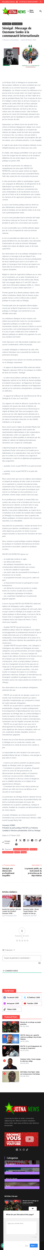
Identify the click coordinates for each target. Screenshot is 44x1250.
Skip (26, 1245)
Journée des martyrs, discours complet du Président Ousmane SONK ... (11, 911)
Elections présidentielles (21, 849)
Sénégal (23, 852)
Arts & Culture (11, 1178)
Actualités (6, 24)
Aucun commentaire (11, 40)
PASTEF (17, 852)
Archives (9, 1171)
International (17, 24)
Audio (8, 1186)
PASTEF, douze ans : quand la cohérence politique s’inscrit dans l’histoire (30, 1037)
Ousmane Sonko (8, 852)
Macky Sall (33, 849)
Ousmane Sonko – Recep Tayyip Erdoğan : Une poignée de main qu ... (31, 911)
